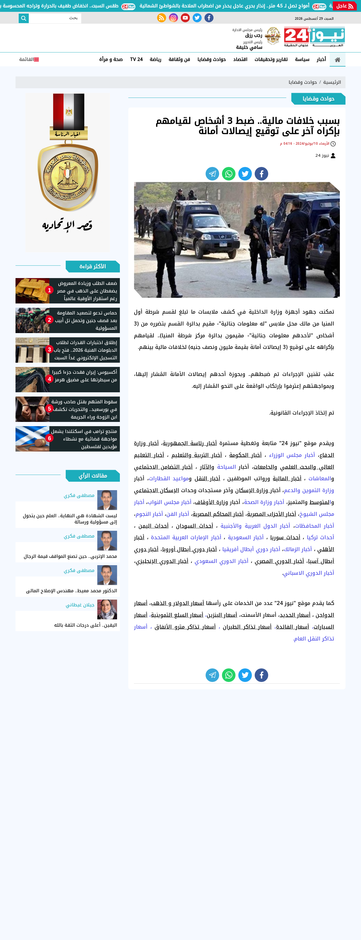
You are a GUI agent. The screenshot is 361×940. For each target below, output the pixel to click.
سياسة (302, 59)
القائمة (26, 59)
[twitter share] (245, 173)
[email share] (212, 173)
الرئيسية (332, 82)
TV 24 (136, 59)
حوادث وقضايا (211, 59)
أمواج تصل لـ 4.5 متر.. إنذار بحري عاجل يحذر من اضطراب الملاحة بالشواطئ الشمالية (241, 5)
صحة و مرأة (111, 59)
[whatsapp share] (228, 173)
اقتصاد (240, 59)
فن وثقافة (179, 59)
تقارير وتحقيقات (271, 59)
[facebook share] (261, 173)
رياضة (155, 59)
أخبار (321, 59)
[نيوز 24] (314, 38)
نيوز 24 (323, 155)
